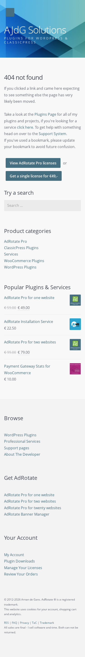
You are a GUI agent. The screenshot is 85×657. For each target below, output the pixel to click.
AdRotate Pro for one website (29, 494)
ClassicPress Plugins (21, 247)
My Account (14, 554)
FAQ (14, 623)
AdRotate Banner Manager (26, 514)
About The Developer (22, 454)
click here (25, 127)
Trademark (47, 623)
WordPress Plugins (20, 267)
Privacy (24, 623)
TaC (34, 623)
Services (11, 254)
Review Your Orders (21, 574)
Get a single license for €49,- (34, 176)
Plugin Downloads (19, 561)
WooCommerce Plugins (24, 260)
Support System (52, 133)
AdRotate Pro (15, 241)
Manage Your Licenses (23, 567)
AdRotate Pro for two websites (30, 501)
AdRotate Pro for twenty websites (32, 507)
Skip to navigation (10, 12)
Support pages (16, 447)
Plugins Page (45, 114)
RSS (6, 623)
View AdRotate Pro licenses (33, 163)
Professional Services (22, 441)
